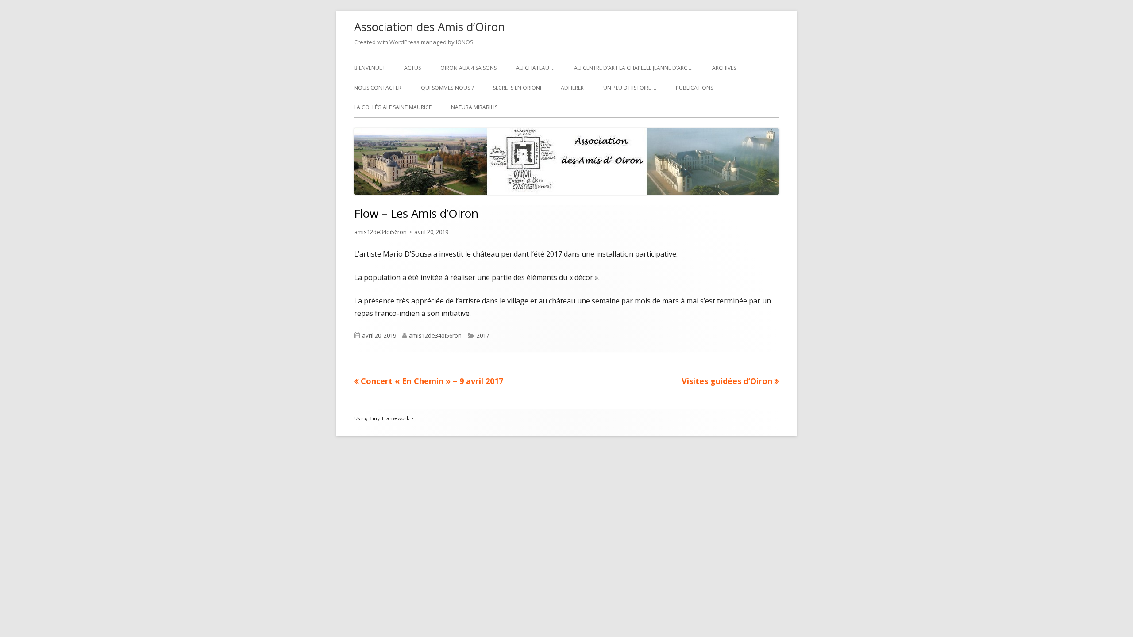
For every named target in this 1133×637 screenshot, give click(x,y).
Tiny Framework (389, 419)
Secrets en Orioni (517, 88)
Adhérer (572, 88)
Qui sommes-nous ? (447, 88)
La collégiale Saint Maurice (393, 107)
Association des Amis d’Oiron (429, 27)
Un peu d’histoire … (629, 88)
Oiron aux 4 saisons (468, 68)
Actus (412, 68)
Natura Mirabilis (474, 107)
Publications (694, 88)
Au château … (535, 68)
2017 (483, 335)
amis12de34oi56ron (380, 232)
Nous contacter (377, 88)
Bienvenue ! (369, 68)
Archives (724, 68)
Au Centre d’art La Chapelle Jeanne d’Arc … (633, 68)
